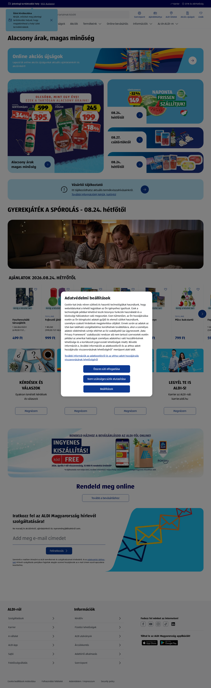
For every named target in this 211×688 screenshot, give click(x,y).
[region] (106, 344)
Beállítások (106, 389)
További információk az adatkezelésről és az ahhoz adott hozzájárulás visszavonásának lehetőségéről (102, 357)
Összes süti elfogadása (106, 369)
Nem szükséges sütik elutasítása (106, 379)
